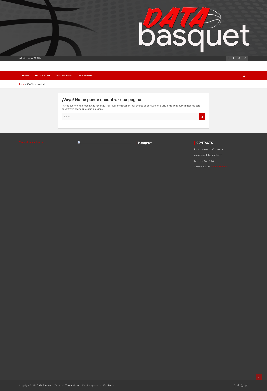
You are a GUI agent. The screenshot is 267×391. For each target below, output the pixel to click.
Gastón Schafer (219, 166)
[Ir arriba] (259, 377)
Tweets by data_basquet (31, 142)
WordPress (108, 385)
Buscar (202, 116)
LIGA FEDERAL (64, 75)
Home (25, 75)
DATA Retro (42, 75)
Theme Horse (72, 385)
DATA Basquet (44, 385)
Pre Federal (86, 75)
